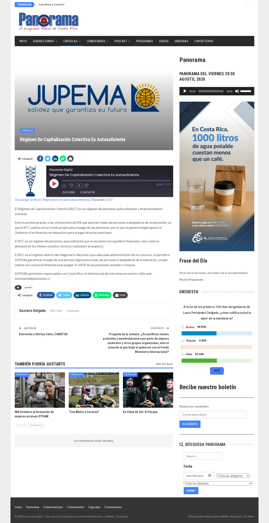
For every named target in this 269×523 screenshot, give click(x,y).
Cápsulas (70, 41)
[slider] (246, 91)
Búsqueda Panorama (204, 444)
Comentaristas (53, 507)
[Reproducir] (185, 91)
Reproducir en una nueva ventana (66, 199)
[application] (216, 91)
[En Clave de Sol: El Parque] (148, 389)
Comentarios (96, 41)
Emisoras (181, 41)
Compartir (87, 192)
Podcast (121, 41)
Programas (144, 41)
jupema (28, 287)
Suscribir (68, 192)
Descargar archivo (28, 199)
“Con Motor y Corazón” (51, 4)
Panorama (32, 507)
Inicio (23, 41)
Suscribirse (190, 424)
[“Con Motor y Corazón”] (94, 389)
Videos (164, 41)
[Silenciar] (237, 91)
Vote (217, 370)
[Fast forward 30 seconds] (87, 186)
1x (79, 185)
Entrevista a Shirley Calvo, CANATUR (43, 334)
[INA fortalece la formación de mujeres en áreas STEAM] (40, 389)
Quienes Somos (43, 41)
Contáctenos (204, 41)
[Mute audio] (64, 186)
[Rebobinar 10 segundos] (71, 186)
